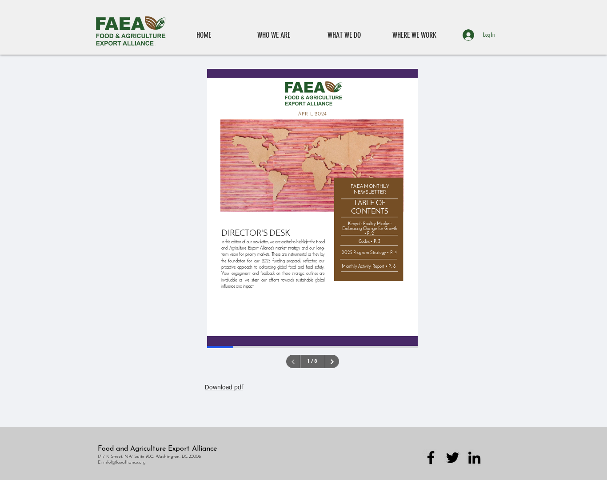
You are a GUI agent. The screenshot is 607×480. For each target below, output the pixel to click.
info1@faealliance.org (124, 462)
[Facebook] (430, 457)
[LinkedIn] (474, 457)
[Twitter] (452, 457)
